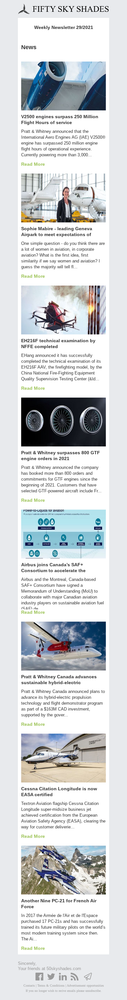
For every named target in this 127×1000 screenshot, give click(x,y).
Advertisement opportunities (85, 985)
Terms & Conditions (50, 985)
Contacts (29, 985)
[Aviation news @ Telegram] (88, 979)
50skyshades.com (64, 968)
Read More (33, 164)
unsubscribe (93, 991)
